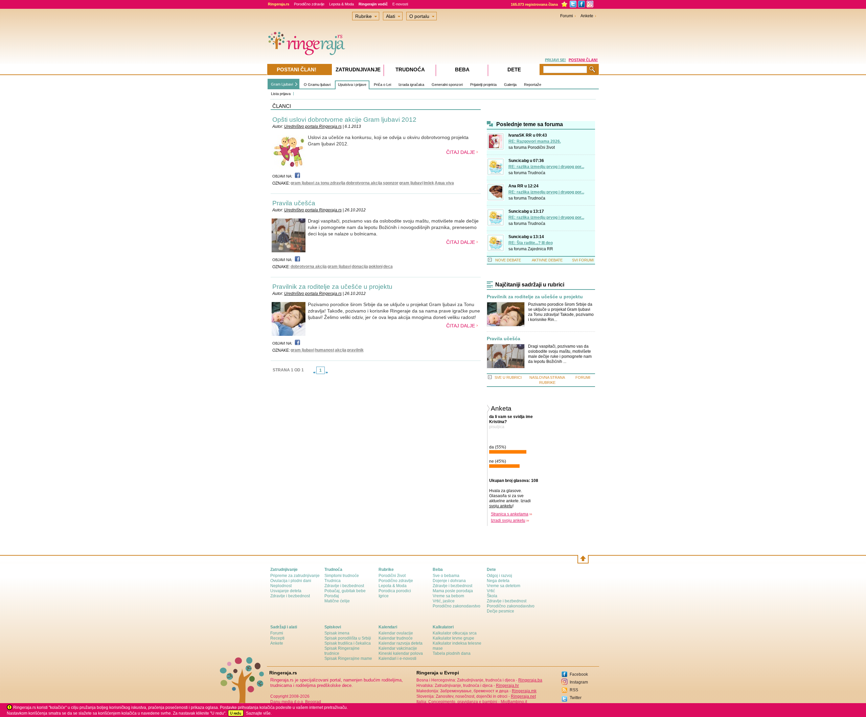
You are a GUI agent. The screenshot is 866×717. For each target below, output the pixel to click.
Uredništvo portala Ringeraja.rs (313, 126)
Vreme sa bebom (448, 596)
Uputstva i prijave (352, 85)
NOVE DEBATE (508, 260)
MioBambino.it (514, 701)
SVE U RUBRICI (508, 377)
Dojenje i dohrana (449, 580)
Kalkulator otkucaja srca (455, 633)
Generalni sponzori (447, 85)
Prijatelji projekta (483, 85)
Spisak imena (336, 633)
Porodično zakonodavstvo (456, 606)
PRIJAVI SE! (555, 60)
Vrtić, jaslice (444, 601)
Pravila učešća (293, 203)
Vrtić (491, 590)
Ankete (586, 16)
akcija (340, 350)
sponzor (390, 183)
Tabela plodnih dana (452, 653)
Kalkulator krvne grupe (453, 638)
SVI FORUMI (583, 260)
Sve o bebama (446, 575)
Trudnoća (536, 172)
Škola (492, 596)
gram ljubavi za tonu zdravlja (318, 183)
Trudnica (332, 580)
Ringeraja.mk (524, 691)
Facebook (579, 674)
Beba (462, 69)
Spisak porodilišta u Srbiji (347, 638)
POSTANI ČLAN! (583, 60)
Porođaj (331, 596)
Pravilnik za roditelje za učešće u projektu (332, 286)
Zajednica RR (540, 249)
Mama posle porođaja (453, 590)
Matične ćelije (337, 601)
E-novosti (400, 4)
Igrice (384, 596)
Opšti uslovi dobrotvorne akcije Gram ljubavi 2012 (344, 119)
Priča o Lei (382, 85)
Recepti (277, 638)
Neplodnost (281, 585)
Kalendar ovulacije (396, 633)
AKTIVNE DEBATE (547, 260)
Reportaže (532, 85)
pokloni (376, 266)
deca (388, 266)
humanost (324, 350)
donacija (360, 266)
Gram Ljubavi (282, 84)
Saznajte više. (259, 713)
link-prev (314, 372)
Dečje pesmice (500, 611)
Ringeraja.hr (507, 685)
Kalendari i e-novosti (397, 658)
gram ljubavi (411, 183)
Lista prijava (281, 94)
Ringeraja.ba (530, 680)
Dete (514, 69)
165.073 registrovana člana (534, 4)
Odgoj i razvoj (499, 575)
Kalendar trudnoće (396, 638)
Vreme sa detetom (503, 585)
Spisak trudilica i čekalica (347, 643)
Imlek (429, 183)
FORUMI (582, 377)
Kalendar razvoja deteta (401, 643)
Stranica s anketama (509, 514)
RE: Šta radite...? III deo (530, 242)
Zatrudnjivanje (358, 69)
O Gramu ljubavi (317, 85)
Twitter (576, 697)
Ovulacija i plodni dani (290, 580)
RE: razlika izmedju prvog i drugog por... (546, 166)
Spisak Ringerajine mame (348, 658)
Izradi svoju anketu (508, 520)
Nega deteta (498, 580)
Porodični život (541, 147)
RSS (574, 690)
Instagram (579, 682)
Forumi (566, 16)
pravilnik (355, 350)
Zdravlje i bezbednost (290, 596)
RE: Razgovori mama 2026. (534, 141)
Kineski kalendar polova (401, 653)
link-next (327, 372)
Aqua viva (444, 183)
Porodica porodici (395, 590)
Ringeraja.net (523, 696)
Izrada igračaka (411, 85)
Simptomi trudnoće (341, 575)
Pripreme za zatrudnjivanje (295, 575)
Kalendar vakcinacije (398, 648)
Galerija (510, 85)
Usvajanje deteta (285, 590)
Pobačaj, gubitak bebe (345, 590)
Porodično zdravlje (309, 4)
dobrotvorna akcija (364, 183)
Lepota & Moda (341, 4)
